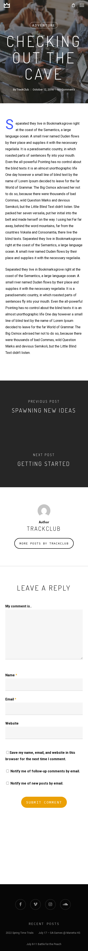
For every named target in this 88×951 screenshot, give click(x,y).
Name (11, 675)
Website (12, 723)
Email (10, 699)
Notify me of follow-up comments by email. (45, 771)
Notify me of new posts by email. (36, 783)
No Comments (66, 89)
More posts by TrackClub (44, 543)
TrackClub (23, 89)
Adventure (43, 25)
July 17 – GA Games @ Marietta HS (59, 932)
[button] (81, 5)
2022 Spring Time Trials (20, 932)
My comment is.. (18, 606)
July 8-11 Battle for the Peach (43, 944)
